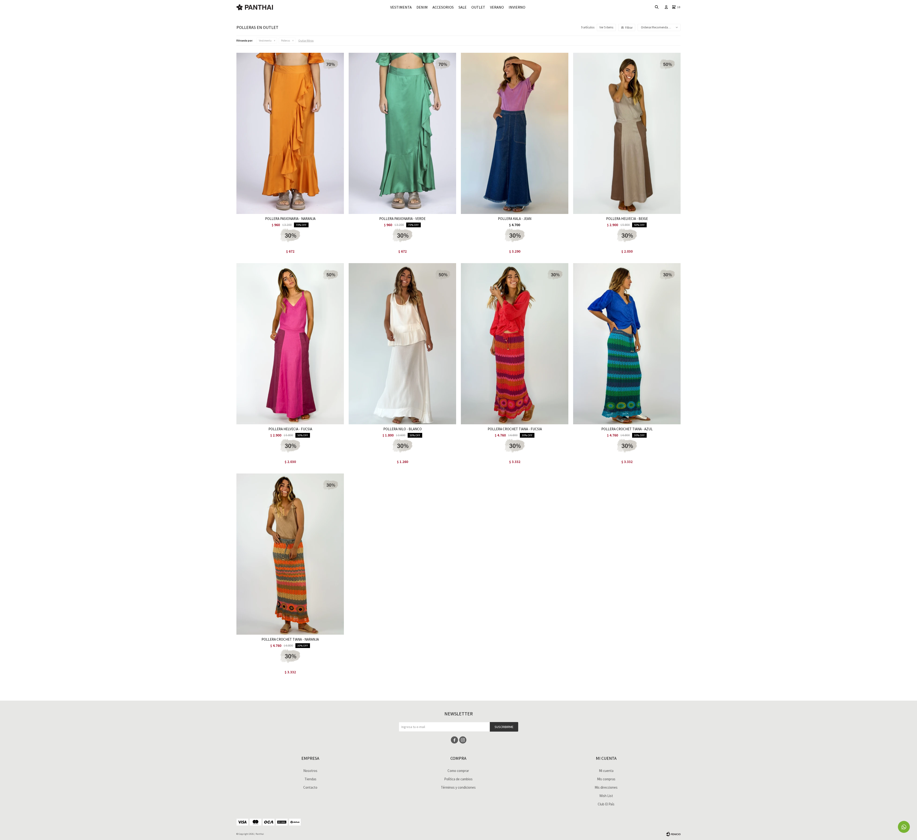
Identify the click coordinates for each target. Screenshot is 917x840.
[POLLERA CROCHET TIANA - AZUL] (627, 343)
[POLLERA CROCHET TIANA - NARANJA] (290, 554)
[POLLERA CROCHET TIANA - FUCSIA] (514, 343)
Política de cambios (458, 779)
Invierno (517, 7)
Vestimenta (401, 7)
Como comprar (458, 770)
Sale (462, 7)
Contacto (310, 787)
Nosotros (310, 770)
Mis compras (606, 779)
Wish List (606, 795)
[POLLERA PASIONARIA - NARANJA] (290, 133)
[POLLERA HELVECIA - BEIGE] (627, 133)
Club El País (606, 804)
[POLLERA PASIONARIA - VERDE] (402, 133)
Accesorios (443, 7)
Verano (497, 7)
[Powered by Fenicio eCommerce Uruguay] (673, 834)
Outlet (478, 7)
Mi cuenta (606, 770)
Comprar (309, 209)
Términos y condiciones (458, 787)
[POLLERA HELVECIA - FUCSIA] (290, 343)
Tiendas (310, 779)
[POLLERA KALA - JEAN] (514, 133)
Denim (422, 7)
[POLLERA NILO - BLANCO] (402, 343)
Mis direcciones (606, 787)
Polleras (285, 40)
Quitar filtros (306, 40)
